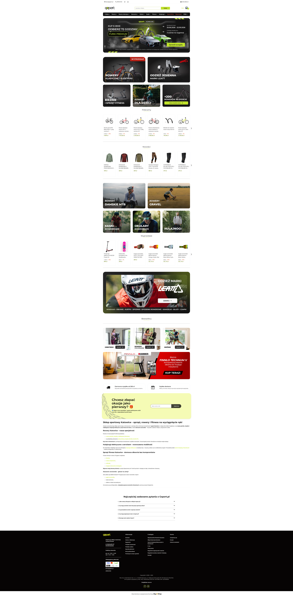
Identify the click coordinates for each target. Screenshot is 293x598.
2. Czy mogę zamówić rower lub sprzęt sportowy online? (131, 505)
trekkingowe (121, 436)
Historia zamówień (174, 542)
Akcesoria (134, 14)
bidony (122, 439)
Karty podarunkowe (130, 551)
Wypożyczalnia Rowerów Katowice (156, 537)
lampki (126, 439)
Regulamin (128, 542)
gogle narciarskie (110, 477)
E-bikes (107, 14)
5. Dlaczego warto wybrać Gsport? (126, 518)
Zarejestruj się (173, 537)
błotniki (130, 439)
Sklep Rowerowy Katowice (154, 540)
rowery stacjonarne (110, 460)
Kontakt (149, 555)
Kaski (148, 14)
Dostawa (127, 537)
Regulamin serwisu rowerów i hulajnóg (157, 553)
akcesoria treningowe (116, 466)
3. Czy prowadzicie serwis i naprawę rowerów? (129, 509)
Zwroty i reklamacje (130, 540)
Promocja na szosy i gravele (132, 553)
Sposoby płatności (129, 549)
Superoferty (170, 14)
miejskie (116, 436)
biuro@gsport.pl (109, 568)
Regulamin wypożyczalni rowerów (156, 550)
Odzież (142, 14)
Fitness (154, 14)
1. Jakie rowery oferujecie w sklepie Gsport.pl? (129, 501)
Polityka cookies (129, 546)
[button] (128, 535)
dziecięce (127, 436)
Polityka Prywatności (130, 544)
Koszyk (171, 540)
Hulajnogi (162, 14)
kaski (119, 439)
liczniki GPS (135, 439)
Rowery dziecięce (124, 14)
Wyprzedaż (178, 14)
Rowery (114, 14)
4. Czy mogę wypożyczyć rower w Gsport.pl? (128, 514)
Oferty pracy (151, 548)
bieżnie (108, 458)
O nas (149, 546)
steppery (108, 466)
